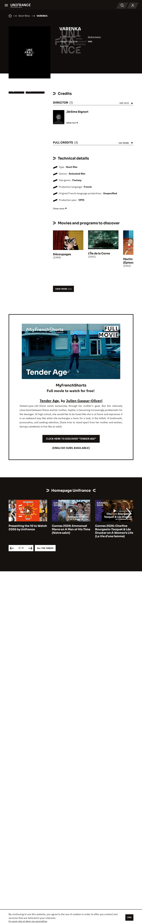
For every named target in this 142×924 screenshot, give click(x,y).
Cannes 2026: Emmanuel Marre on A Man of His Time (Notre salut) (28, 529)
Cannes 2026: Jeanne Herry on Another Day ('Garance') (110, 529)
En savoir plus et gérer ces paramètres (28, 921)
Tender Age (49, 400)
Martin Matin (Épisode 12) (132, 260)
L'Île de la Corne (99, 253)
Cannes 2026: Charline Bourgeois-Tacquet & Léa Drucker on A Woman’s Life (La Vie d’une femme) (71, 531)
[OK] (129, 917)
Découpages (62, 254)
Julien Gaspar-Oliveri (84, 400)
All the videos (45, 548)
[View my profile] (132, 5)
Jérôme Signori (94, 37)
